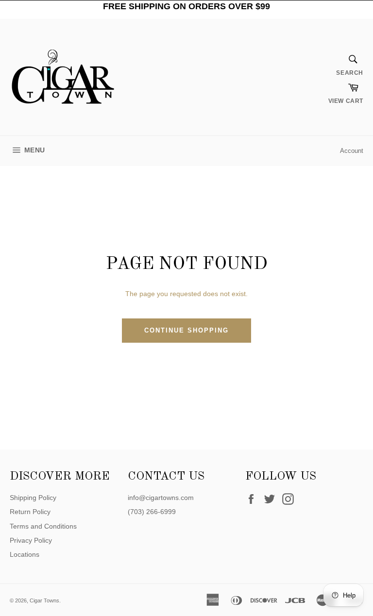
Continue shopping (186, 330)
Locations (24, 554)
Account (351, 150)
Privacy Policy (31, 540)
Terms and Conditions (43, 526)
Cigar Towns (44, 600)
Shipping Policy (33, 497)
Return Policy (30, 512)
